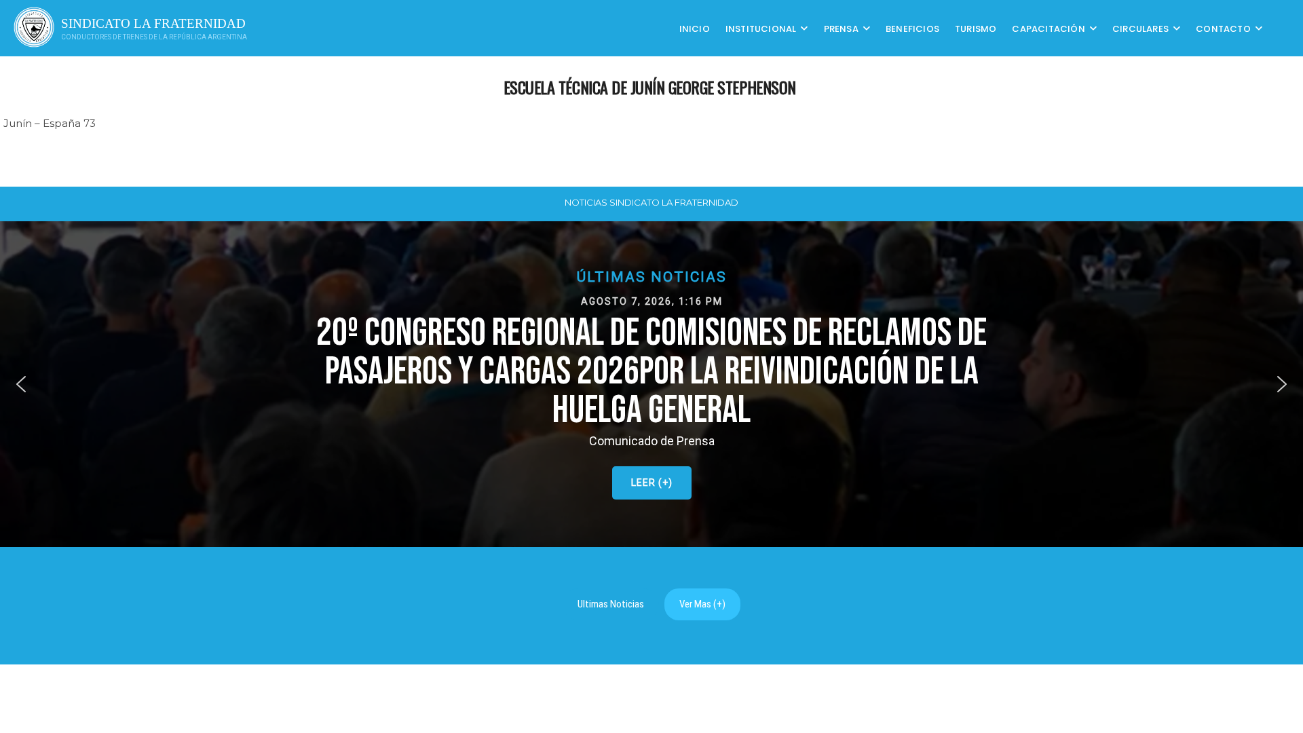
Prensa (841, 28)
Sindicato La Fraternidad (153, 23)
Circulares (1140, 28)
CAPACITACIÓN (1048, 28)
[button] (651, 383)
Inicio (694, 28)
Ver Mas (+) (702, 604)
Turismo (975, 28)
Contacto (1223, 28)
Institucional (761, 28)
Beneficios (912, 28)
